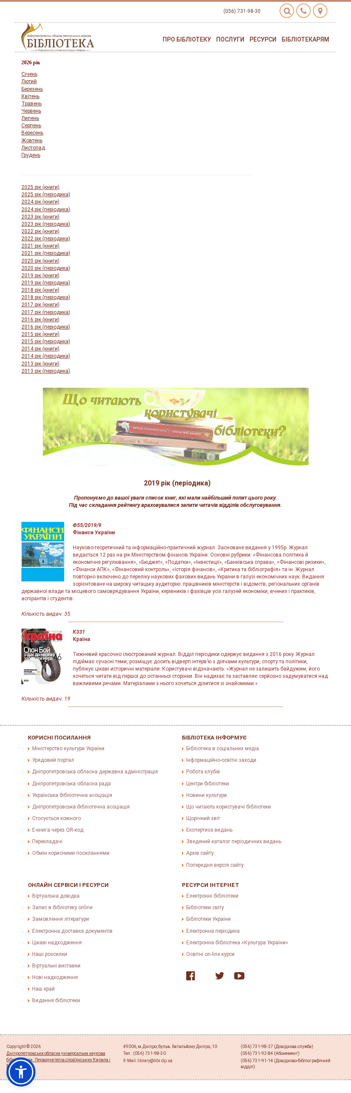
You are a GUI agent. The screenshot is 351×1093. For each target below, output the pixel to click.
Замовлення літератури (60, 919)
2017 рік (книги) (40, 305)
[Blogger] (203, 978)
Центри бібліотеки (207, 784)
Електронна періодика (213, 931)
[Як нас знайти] (320, 10)
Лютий (29, 81)
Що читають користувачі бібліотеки (228, 807)
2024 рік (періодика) (45, 210)
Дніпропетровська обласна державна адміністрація (95, 772)
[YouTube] (237, 978)
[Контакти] (303, 10)
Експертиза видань (209, 830)
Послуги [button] (230, 39)
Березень (32, 89)
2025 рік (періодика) (45, 195)
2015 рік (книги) (40, 334)
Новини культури (206, 795)
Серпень (31, 126)
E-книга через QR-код (57, 830)
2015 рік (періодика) (45, 341)
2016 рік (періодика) (45, 327)
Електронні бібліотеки (212, 896)
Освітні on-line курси (210, 954)
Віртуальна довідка (56, 896)
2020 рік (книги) (40, 261)
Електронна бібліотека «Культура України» (237, 943)
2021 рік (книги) (40, 246)
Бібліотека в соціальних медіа (222, 749)
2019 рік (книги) (40, 275)
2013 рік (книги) (40, 364)
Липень (30, 118)
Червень (31, 111)
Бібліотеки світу (205, 907)
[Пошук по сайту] (287, 10)
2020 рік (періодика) (45, 268)
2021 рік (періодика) (45, 253)
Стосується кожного (56, 818)
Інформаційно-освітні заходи (221, 760)
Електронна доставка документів (72, 931)
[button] (21, 1072)
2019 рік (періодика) (45, 283)
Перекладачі (47, 841)
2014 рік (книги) (40, 349)
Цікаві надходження (57, 943)
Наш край (43, 989)
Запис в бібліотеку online (62, 907)
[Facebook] (188, 978)
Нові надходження (55, 977)
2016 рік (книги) (40, 320)
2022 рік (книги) (40, 231)
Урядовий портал (53, 760)
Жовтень (31, 141)
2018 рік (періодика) (45, 297)
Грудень (30, 155)
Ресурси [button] (263, 39)
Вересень (32, 133)
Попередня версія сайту (215, 865)
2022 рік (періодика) (45, 239)
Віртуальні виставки (56, 966)
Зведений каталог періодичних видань (233, 841)
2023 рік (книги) (40, 217)
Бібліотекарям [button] (305, 39)
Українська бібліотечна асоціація (72, 795)
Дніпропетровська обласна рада (71, 784)
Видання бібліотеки (56, 1000)
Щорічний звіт (203, 818)
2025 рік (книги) (40, 187)
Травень (31, 104)
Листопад (33, 148)
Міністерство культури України (68, 749)
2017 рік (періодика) (45, 312)
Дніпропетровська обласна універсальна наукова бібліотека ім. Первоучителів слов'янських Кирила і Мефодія (58, 1059)
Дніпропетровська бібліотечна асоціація (81, 807)
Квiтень (30, 96)
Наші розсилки (49, 954)
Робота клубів (203, 772)
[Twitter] (217, 978)
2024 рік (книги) (40, 202)
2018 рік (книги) (40, 290)
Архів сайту (200, 853)
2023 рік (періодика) (45, 224)
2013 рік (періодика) (45, 371)
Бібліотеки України (208, 919)
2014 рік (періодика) (45, 356)
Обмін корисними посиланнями (71, 853)
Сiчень (29, 74)
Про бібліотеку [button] (187, 39)
